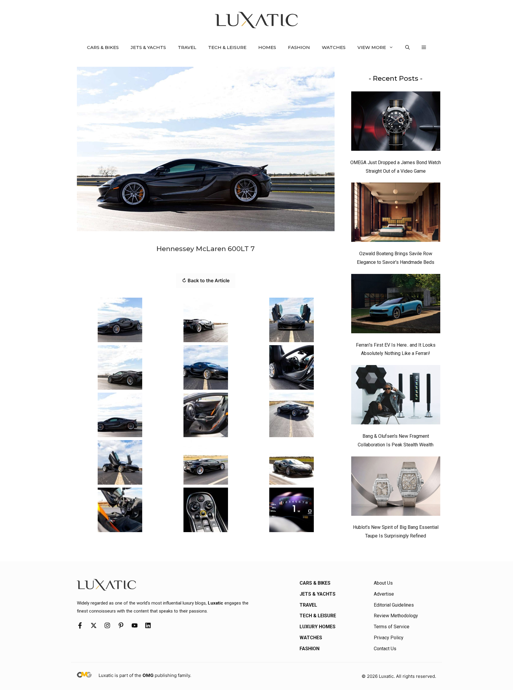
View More (371, 47)
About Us (383, 583)
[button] (407, 47)
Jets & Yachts (148, 47)
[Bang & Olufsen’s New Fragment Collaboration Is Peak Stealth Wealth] (395, 396)
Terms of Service (391, 626)
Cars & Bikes (103, 47)
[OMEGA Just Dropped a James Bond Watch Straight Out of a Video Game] (395, 122)
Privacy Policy (388, 637)
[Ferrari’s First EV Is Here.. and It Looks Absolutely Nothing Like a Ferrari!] (395, 305)
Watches (334, 47)
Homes (267, 47)
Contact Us (385, 648)
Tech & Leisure (227, 47)
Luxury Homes (317, 626)
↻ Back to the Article (205, 280)
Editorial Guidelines (394, 605)
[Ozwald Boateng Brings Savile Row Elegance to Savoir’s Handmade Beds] (395, 214)
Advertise (384, 594)
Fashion (299, 47)
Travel (187, 47)
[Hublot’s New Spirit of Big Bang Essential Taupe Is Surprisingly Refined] (395, 487)
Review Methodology (396, 615)
